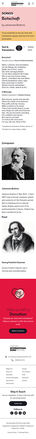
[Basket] (29, 3)
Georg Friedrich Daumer (23, 60)
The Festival (26, 372)
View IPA (19, 48)
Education (9, 374)
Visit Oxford (10, 380)
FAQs (24, 374)
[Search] (33, 3)
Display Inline (31, 48)
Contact (24, 380)
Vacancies (25, 377)
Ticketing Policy (23, 432)
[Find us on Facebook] (12, 413)
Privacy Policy (12, 432)
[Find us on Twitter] (16, 413)
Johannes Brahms (15, 24)
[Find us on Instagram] (20, 413)
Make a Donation (18, 331)
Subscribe (18, 403)
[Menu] (2, 3)
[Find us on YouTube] (24, 413)
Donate (24, 369)
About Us (9, 372)
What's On (9, 369)
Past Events (10, 383)
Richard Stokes (24, 95)
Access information (12, 377)
